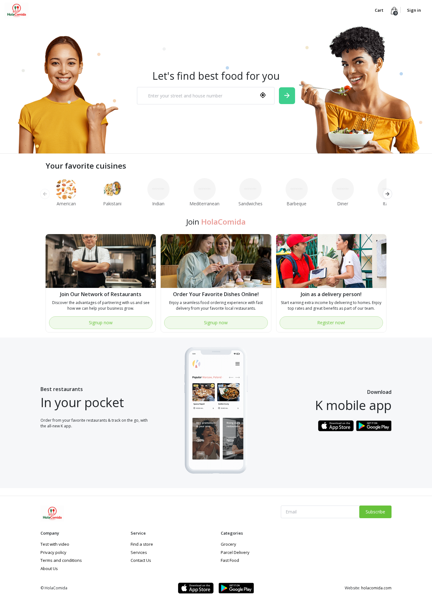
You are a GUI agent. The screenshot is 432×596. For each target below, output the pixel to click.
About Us (49, 568)
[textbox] (197, 96)
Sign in (414, 10)
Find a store (142, 544)
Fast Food (230, 560)
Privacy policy (53, 552)
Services (139, 552)
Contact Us (141, 560)
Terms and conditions (61, 560)
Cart (379, 10)
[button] (387, 194)
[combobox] (206, 95)
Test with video (54, 544)
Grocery (228, 544)
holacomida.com (376, 588)
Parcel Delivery (235, 552)
